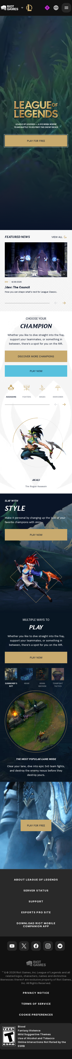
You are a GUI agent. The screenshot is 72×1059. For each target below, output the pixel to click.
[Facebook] (36, 946)
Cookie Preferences (36, 1014)
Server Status (36, 890)
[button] (36, 109)
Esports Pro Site (36, 912)
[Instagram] (48, 946)
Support (36, 901)
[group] (36, 269)
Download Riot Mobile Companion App (36, 925)
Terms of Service (36, 1003)
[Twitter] (24, 946)
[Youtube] (12, 946)
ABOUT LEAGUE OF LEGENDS (36, 879)
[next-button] (64, 303)
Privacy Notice (36, 992)
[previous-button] (56, 303)
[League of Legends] (29, 8)
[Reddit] (60, 946)
